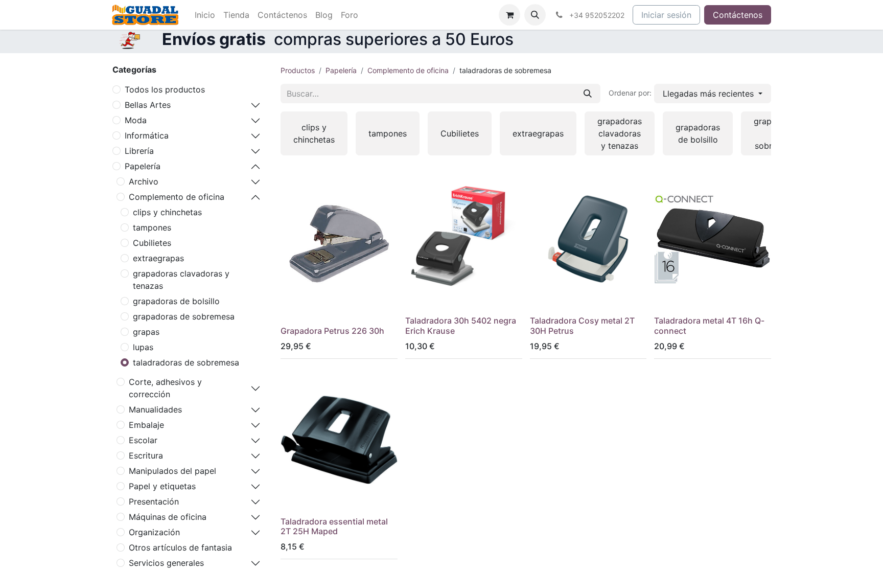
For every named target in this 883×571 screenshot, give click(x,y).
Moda (136, 120)
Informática (147, 135)
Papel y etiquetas (162, 486)
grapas (146, 332)
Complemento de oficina (176, 197)
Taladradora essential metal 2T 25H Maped (334, 526)
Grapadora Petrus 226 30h (332, 331)
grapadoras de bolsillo (176, 301)
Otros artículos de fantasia (180, 547)
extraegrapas (158, 258)
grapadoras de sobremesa (184, 316)
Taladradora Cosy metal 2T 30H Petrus (582, 325)
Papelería (142, 166)
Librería (139, 151)
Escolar (143, 440)
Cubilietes (152, 243)
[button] (535, 15)
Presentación (154, 501)
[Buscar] (587, 93)
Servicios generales (166, 563)
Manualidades (155, 409)
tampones (152, 227)
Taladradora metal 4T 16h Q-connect (709, 325)
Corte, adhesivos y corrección (165, 388)
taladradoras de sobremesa (186, 362)
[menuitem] (205, 15)
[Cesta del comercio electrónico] (509, 15)
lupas (143, 347)
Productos (298, 70)
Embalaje (146, 425)
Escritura (146, 455)
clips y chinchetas (167, 212)
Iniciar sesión (666, 15)
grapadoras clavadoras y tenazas (181, 279)
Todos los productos (165, 89)
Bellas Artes (148, 105)
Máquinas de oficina (167, 517)
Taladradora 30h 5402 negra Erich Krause (460, 325)
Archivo (143, 181)
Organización (154, 532)
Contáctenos (737, 15)
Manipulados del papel (172, 471)
